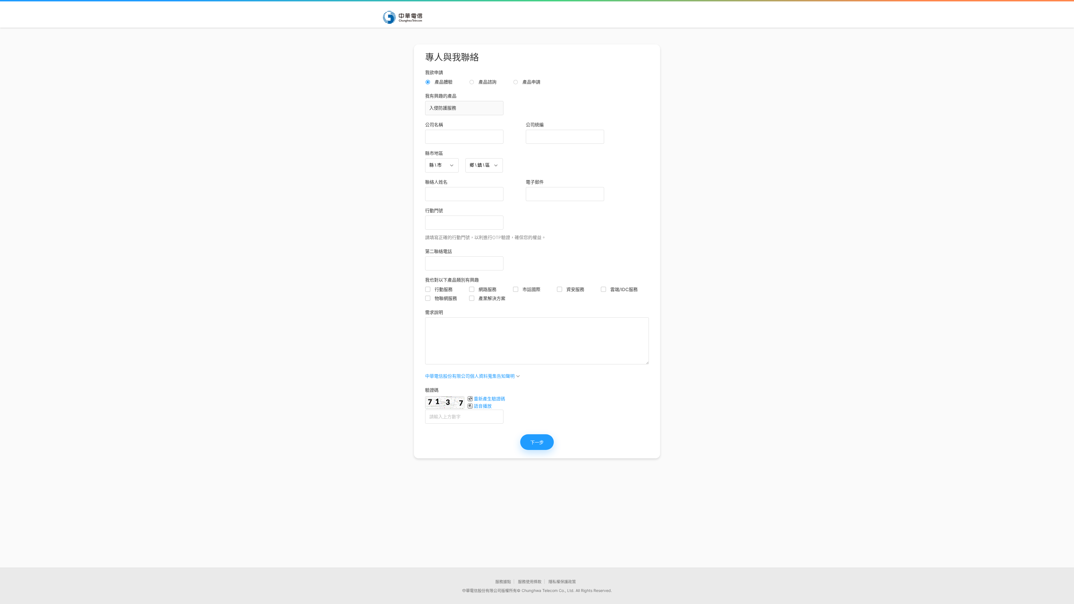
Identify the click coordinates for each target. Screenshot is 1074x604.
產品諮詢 (487, 82)
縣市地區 (434, 153)
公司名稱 (434, 125)
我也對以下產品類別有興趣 (452, 280)
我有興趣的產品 (440, 96)
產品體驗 (444, 82)
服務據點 (503, 581)
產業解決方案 (492, 298)
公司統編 (535, 125)
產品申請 (531, 82)
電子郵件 (535, 182)
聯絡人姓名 (436, 182)
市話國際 (531, 289)
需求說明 (434, 312)
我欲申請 (434, 72)
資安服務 (575, 289)
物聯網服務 (446, 298)
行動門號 (434, 210)
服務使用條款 (529, 581)
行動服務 (444, 289)
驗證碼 (432, 390)
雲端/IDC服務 (624, 289)
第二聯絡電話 (438, 251)
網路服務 (487, 289)
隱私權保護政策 (562, 581)
